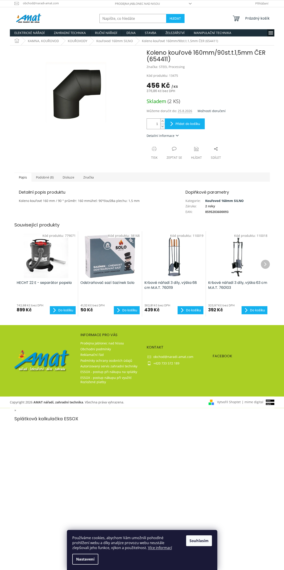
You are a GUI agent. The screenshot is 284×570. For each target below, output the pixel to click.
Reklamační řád (92, 355)
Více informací (160, 547)
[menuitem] (29, 32)
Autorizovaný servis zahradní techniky (108, 366)
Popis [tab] (23, 177)
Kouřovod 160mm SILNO (224, 201)
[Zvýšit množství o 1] (162, 121)
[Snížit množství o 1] (162, 126)
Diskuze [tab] (68, 177)
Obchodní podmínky (95, 349)
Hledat (175, 18)
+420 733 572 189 (166, 363)
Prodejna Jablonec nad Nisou (137, 4)
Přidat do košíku (188, 124)
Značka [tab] (88, 177)
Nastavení (85, 559)
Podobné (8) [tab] (45, 177)
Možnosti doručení (212, 111)
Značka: (166, 67)
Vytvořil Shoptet (229, 402)
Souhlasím (199, 540)
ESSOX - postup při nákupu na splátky (108, 372)
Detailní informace (160, 135)
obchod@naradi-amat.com (173, 357)
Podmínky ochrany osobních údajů (106, 360)
